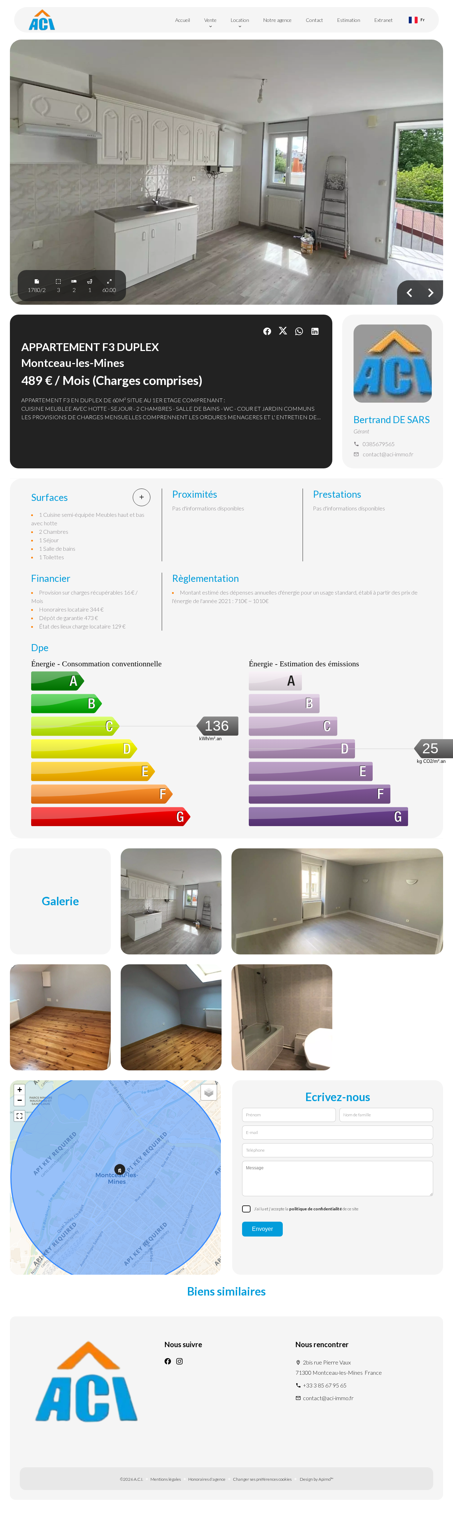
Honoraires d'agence (206, 1479)
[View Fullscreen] (19, 1116)
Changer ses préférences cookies (262, 1479)
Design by (316, 1479)
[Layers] (209, 1092)
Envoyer (262, 1229)
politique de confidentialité (315, 1208)
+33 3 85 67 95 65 (324, 1385)
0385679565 (379, 443)
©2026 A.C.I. (131, 1479)
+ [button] (19, 1089)
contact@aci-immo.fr (388, 454)
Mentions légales (165, 1479)
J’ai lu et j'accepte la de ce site (306, 1208)
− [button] (19, 1100)
